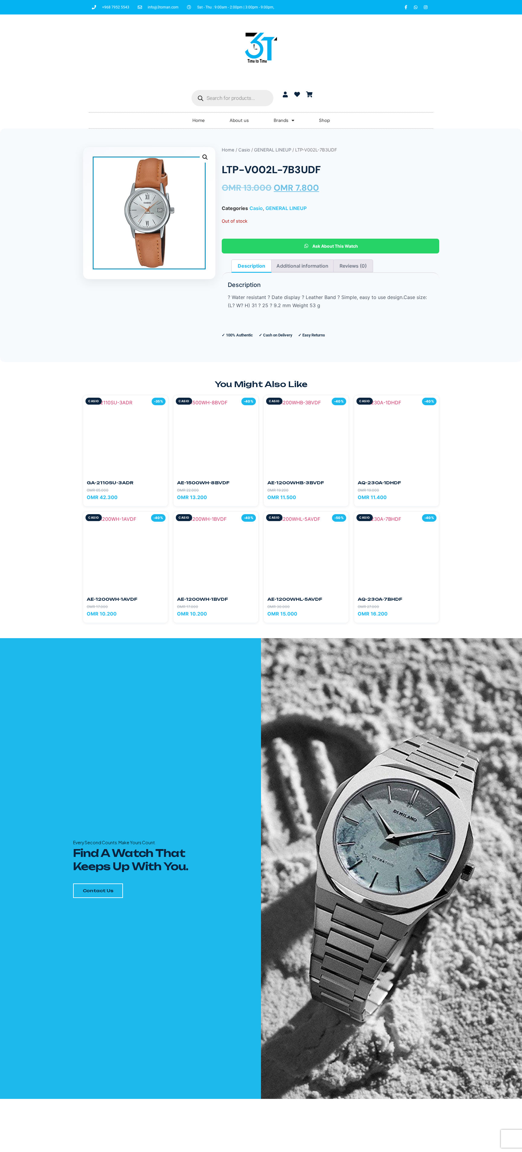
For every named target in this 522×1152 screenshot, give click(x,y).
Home (198, 120)
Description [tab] (251, 266)
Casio (244, 150)
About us (239, 120)
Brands (281, 120)
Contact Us (98, 890)
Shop (324, 120)
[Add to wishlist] (161, 402)
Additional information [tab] (302, 266)
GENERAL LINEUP (272, 150)
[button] (205, 157)
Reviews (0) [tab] (353, 266)
